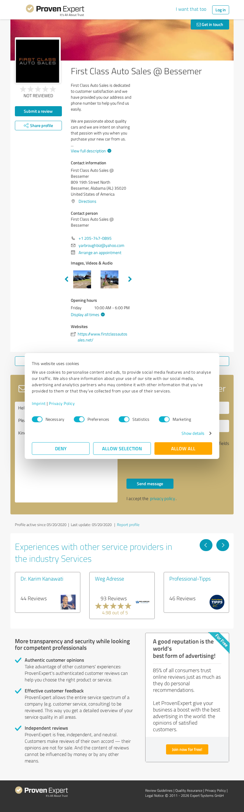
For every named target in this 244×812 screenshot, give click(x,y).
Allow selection (122, 448)
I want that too (191, 9)
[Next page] (222, 545)
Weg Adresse (109, 578)
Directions (87, 201)
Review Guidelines (159, 790)
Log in (220, 10)
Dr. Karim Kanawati (42, 578)
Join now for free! (187, 749)
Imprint (39, 403)
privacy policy (162, 498)
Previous (66, 279)
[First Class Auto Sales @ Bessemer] (37, 60)
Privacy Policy (62, 403)
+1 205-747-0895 (95, 238)
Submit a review (38, 111)
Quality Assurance (188, 790)
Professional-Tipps (190, 578)
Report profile (128, 524)
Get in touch (212, 24)
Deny (61, 448)
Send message (150, 483)
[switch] (79, 419)
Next (130, 279)
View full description (88, 151)
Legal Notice (154, 795)
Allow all (183, 448)
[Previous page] (206, 545)
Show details (193, 433)
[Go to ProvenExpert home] (55, 11)
